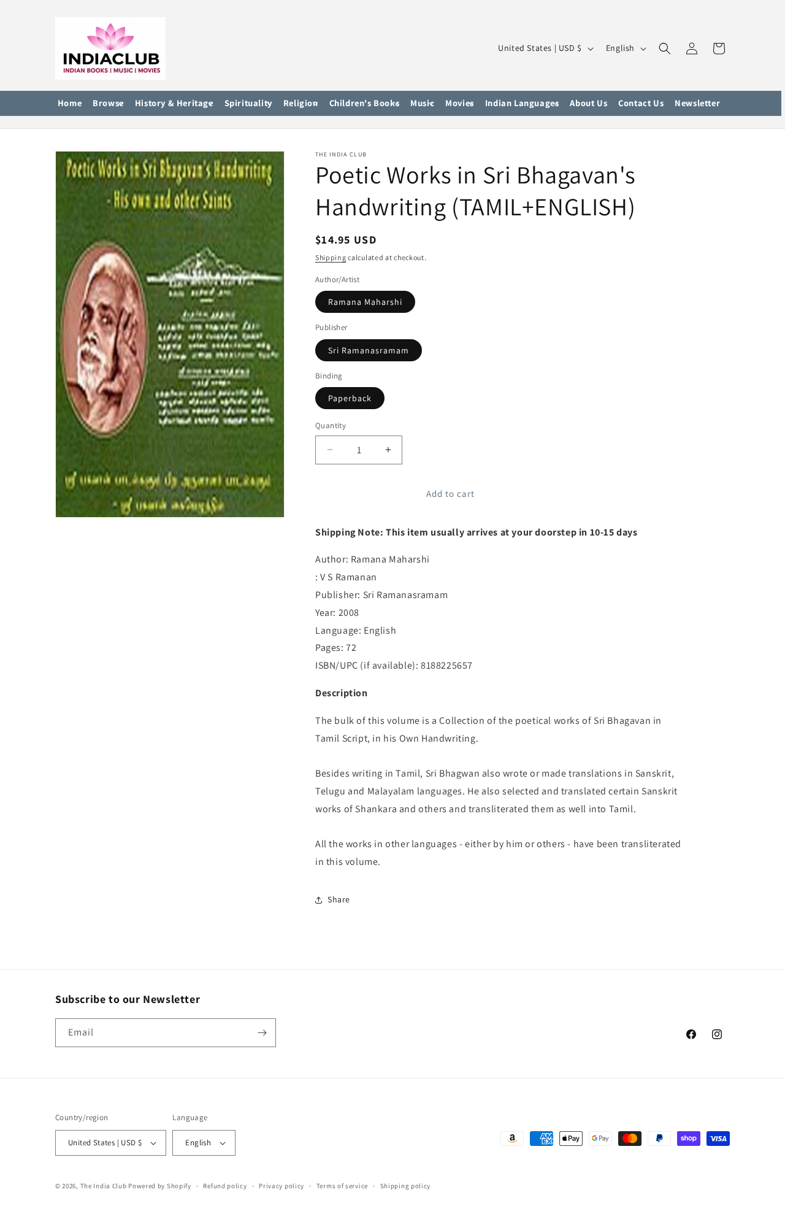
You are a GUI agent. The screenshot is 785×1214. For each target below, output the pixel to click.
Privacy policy (281, 1185)
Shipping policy (405, 1185)
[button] (108, 104)
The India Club (103, 1185)
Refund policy (225, 1185)
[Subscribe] (261, 1032)
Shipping (331, 257)
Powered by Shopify (159, 1185)
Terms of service (342, 1185)
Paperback (350, 398)
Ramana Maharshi (365, 301)
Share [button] (338, 899)
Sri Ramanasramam (368, 350)
